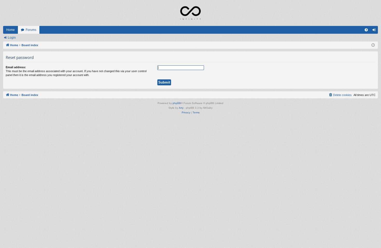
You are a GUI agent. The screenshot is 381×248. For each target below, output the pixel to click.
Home (10, 30)
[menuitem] (366, 30)
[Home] (190, 13)
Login (12, 37)
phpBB (177, 103)
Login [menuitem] (375, 31)
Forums (31, 30)
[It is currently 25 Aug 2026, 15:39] (373, 45)
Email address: (16, 67)
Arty (181, 107)
